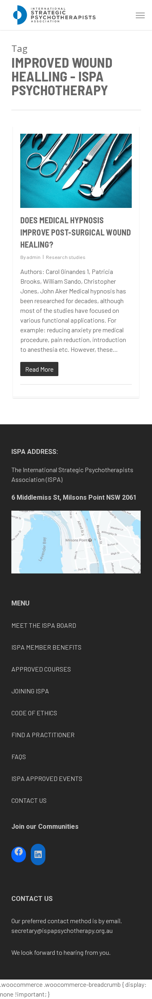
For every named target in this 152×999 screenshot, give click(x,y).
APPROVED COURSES (41, 669)
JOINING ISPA (30, 691)
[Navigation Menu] (140, 15)
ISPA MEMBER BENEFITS (46, 647)
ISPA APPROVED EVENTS (46, 778)
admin (34, 257)
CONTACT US (29, 800)
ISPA (48, 625)
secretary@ (26, 930)
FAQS (18, 756)
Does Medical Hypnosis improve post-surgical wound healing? (75, 232)
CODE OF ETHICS (34, 713)
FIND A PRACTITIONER (43, 734)
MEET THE (26, 625)
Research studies (66, 257)
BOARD (65, 625)
